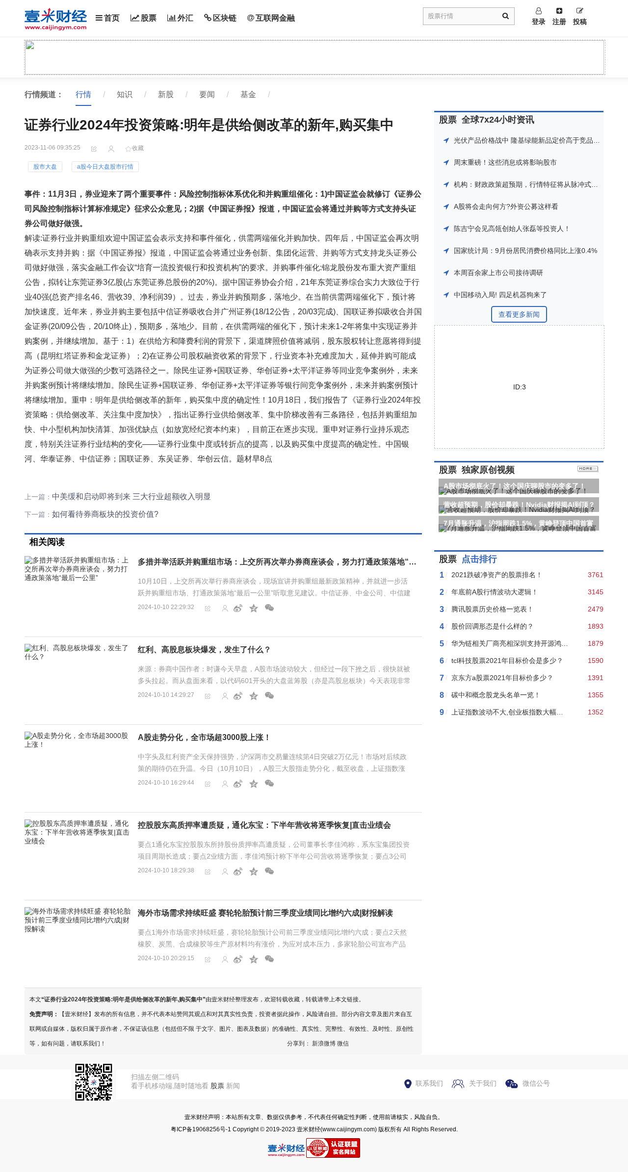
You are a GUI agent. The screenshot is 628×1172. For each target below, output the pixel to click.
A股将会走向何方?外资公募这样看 (506, 206)
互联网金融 (275, 18)
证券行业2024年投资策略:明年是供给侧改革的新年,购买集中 (123, 999)
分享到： (299, 1043)
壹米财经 (308, 1129)
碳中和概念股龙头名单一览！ (496, 695)
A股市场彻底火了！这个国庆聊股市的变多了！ (515, 486)
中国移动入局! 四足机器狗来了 (500, 295)
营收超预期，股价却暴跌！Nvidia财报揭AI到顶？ (519, 505)
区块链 (224, 18)
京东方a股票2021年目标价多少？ (502, 678)
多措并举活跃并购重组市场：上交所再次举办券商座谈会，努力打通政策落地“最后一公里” (295, 562)
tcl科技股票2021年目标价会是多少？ (507, 660)
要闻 (207, 94)
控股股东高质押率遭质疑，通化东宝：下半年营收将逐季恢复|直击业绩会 (264, 825)
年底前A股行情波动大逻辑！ (494, 592)
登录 (539, 21)
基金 (248, 94)
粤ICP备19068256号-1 (201, 1129)
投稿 (580, 21)
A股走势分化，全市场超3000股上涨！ (204, 737)
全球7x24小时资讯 (498, 120)
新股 (166, 94)
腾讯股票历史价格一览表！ (492, 609)
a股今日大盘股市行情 (105, 166)
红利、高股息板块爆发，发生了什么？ (204, 649)
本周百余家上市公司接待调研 (498, 273)
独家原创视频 (488, 470)
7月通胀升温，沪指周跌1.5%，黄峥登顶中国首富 (519, 523)
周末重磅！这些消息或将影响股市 (505, 162)
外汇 (185, 18)
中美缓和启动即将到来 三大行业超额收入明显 (131, 496)
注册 (559, 21)
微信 (343, 1043)
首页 (112, 18)
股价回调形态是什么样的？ (492, 626)
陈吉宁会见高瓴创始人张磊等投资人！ (512, 228)
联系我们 (429, 1083)
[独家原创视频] (588, 470)
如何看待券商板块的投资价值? (105, 514)
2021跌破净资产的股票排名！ (497, 575)
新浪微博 (324, 1043)
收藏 (138, 148)
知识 (124, 94)
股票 (149, 18)
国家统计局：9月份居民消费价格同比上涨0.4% (525, 251)
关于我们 (483, 1083)
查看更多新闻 (519, 314)
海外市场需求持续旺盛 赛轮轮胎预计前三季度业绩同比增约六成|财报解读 (265, 913)
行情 (83, 94)
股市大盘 (45, 166)
